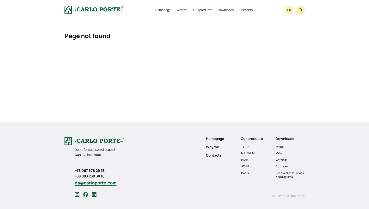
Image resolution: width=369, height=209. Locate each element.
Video (279, 153)
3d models (282, 166)
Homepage (163, 10)
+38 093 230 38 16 (89, 176)
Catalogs (281, 160)
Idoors (245, 173)
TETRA (245, 146)
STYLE (245, 166)
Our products (202, 10)
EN (289, 10)
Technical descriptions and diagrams (290, 175)
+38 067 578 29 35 (90, 170)
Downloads (226, 10)
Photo (280, 146)
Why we (182, 10)
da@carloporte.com (96, 183)
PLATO (245, 160)
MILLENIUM (248, 153)
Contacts (246, 10)
